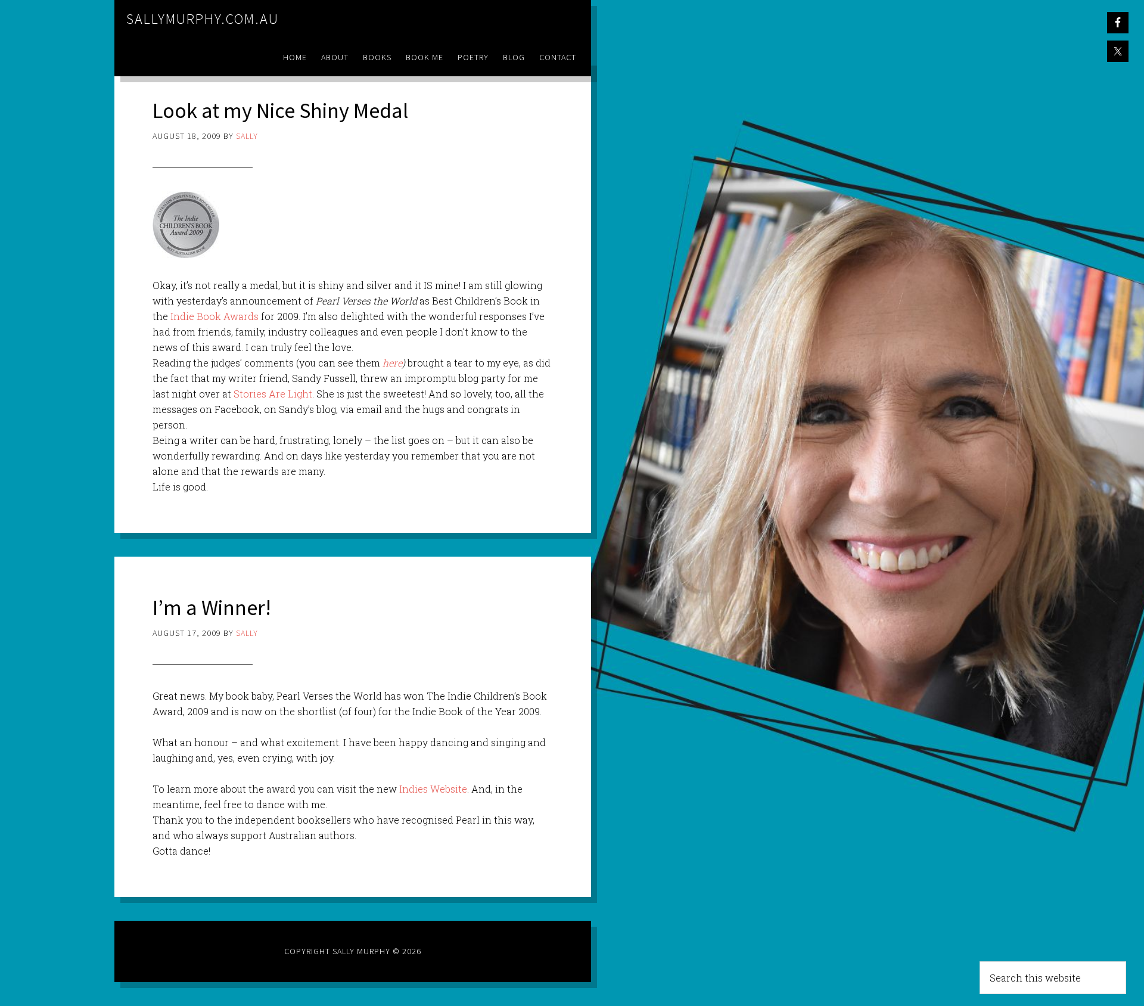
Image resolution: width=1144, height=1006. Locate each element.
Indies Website (433, 789)
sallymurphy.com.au (202, 19)
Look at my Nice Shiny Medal (280, 110)
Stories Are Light (273, 393)
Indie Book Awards (215, 316)
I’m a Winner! (212, 607)
